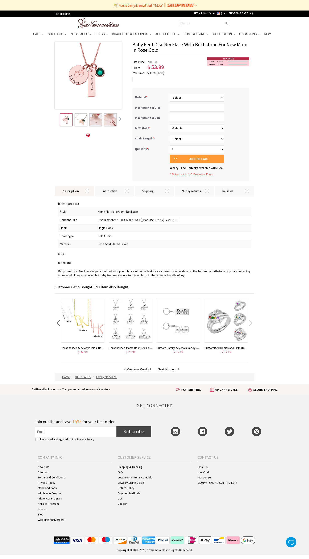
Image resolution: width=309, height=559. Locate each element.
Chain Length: (145, 138)
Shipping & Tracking (130, 467)
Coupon (122, 504)
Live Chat (203, 472)
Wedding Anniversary (51, 520)
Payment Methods (129, 493)
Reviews (42, 509)
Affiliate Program (48, 504)
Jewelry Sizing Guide (131, 483)
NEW (268, 34)
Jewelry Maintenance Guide (135, 477)
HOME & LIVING (195, 34)
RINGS (100, 34)
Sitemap (43, 472)
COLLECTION (223, 34)
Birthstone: (143, 128)
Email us (203, 467)
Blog (41, 514)
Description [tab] (70, 191)
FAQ (120, 472)
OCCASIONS (248, 34)
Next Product (168, 369)
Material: (142, 97)
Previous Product (138, 369)
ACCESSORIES (166, 34)
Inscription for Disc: (148, 108)
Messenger (205, 477)
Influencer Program (50, 498)
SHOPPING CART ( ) (241, 13)
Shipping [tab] (148, 191)
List (120, 498)
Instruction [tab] (109, 191)
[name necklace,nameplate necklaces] (98, 23)
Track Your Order (205, 13)
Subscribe (133, 431)
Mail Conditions (47, 488)
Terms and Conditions (51, 477)
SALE (37, 34)
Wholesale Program (50, 493)
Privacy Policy (85, 439)
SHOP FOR (56, 34)
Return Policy (126, 488)
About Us (43, 467)
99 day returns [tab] (191, 191)
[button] (58, 323)
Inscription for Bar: (148, 118)
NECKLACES (80, 34)
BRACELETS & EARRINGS (131, 34)
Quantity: (142, 149)
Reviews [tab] (227, 191)
